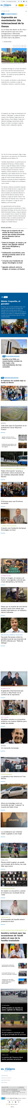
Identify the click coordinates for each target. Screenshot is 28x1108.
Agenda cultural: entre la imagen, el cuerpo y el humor (13, 268)
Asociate (21, 5)
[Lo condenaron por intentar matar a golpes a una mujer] (14, 819)
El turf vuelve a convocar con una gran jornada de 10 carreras (14, 1034)
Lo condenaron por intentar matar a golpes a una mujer (11, 833)
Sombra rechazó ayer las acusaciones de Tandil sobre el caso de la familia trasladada (13, 937)
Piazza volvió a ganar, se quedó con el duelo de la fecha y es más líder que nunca (13, 864)
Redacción (5, 1075)
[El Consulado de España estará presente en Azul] (14, 907)
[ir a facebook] (9, 1102)
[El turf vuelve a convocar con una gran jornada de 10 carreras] (14, 1021)
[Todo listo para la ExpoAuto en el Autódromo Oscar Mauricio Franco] (14, 413)
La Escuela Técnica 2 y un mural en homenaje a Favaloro (9, 973)
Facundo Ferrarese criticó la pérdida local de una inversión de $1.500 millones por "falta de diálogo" (13, 640)
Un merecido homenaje (10, 748)
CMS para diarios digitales (14, 1104)
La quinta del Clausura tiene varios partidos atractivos (12, 1058)
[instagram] (26, 1)
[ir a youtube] (16, 1102)
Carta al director (7, 1077)
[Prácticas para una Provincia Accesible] (14, 489)
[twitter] (21, 1)
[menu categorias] (26, 5)
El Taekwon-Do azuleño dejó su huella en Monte (13, 382)
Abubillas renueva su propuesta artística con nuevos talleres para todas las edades (14, 721)
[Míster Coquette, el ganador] (14, 326)
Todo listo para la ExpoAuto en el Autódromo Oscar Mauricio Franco (13, 427)
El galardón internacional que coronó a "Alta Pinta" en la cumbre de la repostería (12, 693)
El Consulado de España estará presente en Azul (13, 920)
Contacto (5, 1082)
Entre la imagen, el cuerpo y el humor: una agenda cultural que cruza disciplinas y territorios (14, 245)
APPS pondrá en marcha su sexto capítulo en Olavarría (12, 1009)
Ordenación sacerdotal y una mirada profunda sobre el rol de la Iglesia (13, 254)
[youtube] (24, 1)
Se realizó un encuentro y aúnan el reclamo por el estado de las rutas (13, 893)
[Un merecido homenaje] (14, 736)
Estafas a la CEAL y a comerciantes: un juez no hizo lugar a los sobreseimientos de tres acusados (12, 363)
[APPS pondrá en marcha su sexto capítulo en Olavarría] (14, 996)
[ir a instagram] (19, 1102)
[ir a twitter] (12, 1102)
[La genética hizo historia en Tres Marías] (14, 764)
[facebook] (19, 1)
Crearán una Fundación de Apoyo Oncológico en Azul (12, 262)
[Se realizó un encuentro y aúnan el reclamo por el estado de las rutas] (14, 878)
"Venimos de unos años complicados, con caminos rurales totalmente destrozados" (8, 981)
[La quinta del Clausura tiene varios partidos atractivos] (14, 1045)
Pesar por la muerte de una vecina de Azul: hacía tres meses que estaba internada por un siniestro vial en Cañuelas (13, 234)
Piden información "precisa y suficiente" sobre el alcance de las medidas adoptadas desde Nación (12, 474)
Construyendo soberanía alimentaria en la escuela (8, 966)
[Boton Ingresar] (16, 5)
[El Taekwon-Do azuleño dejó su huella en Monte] (14, 393)
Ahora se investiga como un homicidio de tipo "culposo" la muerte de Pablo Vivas (12, 805)
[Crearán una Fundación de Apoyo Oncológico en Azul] (14, 516)
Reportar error (6, 1080)
